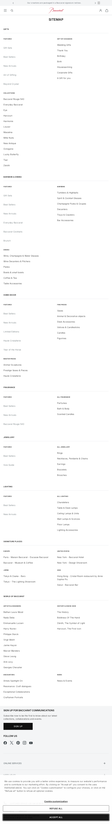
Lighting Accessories (67, 530)
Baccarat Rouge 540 (14, 99)
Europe (7, 551)
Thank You (62, 50)
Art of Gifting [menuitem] (10, 75)
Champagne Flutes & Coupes (71, 203)
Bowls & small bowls (14, 272)
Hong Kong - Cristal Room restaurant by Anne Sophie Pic (80, 578)
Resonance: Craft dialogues (17, 686)
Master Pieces (10, 359)
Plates (7, 267)
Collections (9, 93)
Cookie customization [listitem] (56, 801)
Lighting (8, 486)
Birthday (61, 56)
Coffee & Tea (10, 278)
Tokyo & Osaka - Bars (14, 576)
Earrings (61, 464)
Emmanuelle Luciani (13, 623)
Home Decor (10, 295)
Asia (59, 570)
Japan (6, 570)
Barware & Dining (13, 177)
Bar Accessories (65, 220)
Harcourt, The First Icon (69, 628)
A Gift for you (64, 78)
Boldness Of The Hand (68, 617)
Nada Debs (9, 617)
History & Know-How (66, 606)
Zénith (7, 165)
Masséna (8, 132)
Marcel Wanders (12, 651)
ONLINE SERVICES (13, 763)
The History (63, 612)
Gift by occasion (64, 39)
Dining (6, 250)
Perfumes (62, 403)
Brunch (7, 240)
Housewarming (64, 67)
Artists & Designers (12, 606)
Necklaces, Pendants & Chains (72, 458)
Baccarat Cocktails (13, 231)
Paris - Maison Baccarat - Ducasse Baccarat (26, 557)
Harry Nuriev (10, 628)
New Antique (10, 143)
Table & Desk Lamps (67, 508)
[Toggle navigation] (5, 10)
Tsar (6, 160)
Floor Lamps (63, 524)
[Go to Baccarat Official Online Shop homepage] (56, 10)
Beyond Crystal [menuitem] (11, 84)
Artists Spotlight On (13, 680)
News (59, 675)
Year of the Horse (12, 349)
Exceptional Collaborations (17, 692)
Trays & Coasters (65, 214)
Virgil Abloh (9, 639)
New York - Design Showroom (72, 562)
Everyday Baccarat (13, 104)
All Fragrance (63, 397)
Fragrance (9, 387)
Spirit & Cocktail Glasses (69, 198)
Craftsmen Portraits (13, 697)
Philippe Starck (11, 634)
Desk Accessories (66, 321)
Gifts (6, 29)
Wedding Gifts (64, 45)
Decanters (62, 209)
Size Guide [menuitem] (9, 465)
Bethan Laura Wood (13, 612)
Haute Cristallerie (12, 340)
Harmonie (8, 121)
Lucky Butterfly (11, 154)
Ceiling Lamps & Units (68, 513)
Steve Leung (10, 656)
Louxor (7, 126)
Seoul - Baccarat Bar (67, 585)
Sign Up (18, 726)
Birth (59, 61)
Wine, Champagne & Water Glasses (21, 256)
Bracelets (62, 469)
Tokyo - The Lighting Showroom (20, 581)
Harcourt (8, 115)
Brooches (62, 475)
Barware (61, 186)
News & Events (64, 680)
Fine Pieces (62, 304)
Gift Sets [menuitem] (8, 48)
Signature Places (13, 541)
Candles (61, 333)
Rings (60, 453)
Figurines (61, 338)
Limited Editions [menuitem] (11, 331)
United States (63, 551)
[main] (56, 356)
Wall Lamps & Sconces (68, 519)
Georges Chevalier (13, 667)
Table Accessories (13, 283)
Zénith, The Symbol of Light (71, 623)
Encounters (9, 675)
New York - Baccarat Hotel (70, 557)
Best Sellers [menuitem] (9, 57)
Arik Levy (8, 662)
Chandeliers (63, 502)
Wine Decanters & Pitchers (17, 261)
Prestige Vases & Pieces (16, 370)
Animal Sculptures (13, 365)
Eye (5, 110)
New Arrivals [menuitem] (10, 66)
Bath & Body (63, 408)
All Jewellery (63, 447)
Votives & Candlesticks (68, 327)
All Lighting (62, 496)
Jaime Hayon (10, 645)
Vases (60, 310)
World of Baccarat (14, 596)
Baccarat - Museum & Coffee (18, 562)
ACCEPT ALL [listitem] (56, 817)
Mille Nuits (9, 138)
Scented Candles (65, 414)
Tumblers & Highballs (67, 192)
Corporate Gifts (64, 72)
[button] (13, 3)
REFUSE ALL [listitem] (56, 808)
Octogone (8, 149)
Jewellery (9, 437)
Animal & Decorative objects (71, 316)
